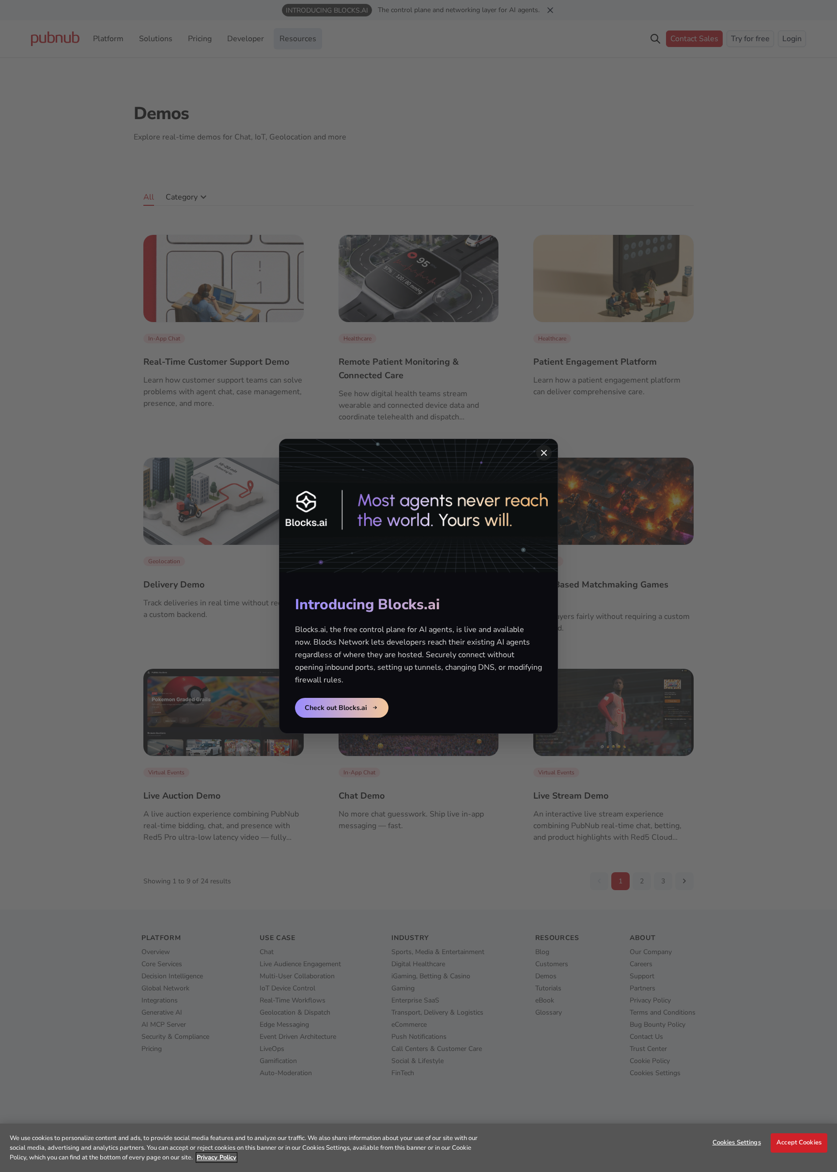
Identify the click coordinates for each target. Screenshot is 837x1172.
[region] (418, 1148)
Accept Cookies (799, 1142)
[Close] (544, 453)
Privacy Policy (216, 1157)
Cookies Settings (737, 1142)
